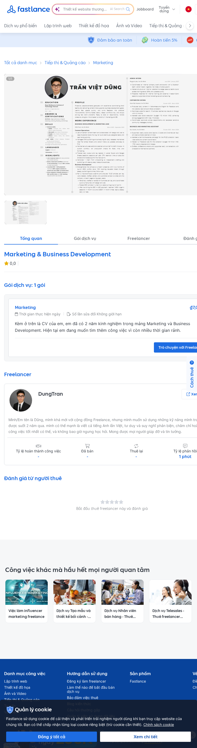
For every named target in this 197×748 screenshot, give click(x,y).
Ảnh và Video (129, 26)
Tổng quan (31, 238)
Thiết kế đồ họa (94, 26)
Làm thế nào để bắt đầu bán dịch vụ (91, 689)
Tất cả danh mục (20, 62)
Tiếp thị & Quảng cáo (169, 26)
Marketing (103, 62)
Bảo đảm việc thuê (82, 698)
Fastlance (138, 681)
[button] (167, 9)
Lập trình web (58, 26)
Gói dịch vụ (85, 238)
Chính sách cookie (158, 724)
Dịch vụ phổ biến (20, 26)
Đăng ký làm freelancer (86, 681)
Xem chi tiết (145, 737)
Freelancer (138, 238)
